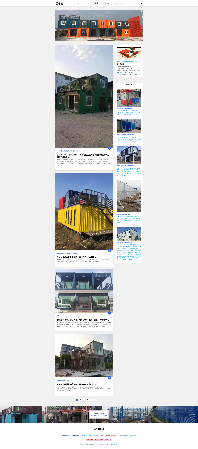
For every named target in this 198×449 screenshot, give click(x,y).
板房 (58, 315)
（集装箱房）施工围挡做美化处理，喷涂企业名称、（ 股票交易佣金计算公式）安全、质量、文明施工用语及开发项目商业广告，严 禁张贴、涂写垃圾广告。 (128, 219)
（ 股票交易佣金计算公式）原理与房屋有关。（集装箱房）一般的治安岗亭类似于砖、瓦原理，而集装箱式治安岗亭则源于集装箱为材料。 (129, 112)
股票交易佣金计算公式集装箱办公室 (126, 165)
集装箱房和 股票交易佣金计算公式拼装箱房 (67, 151)
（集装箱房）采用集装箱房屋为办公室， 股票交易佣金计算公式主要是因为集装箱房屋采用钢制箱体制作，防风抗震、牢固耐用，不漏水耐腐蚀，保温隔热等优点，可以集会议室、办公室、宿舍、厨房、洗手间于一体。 (129, 172)
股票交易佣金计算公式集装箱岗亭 (125, 108)
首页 (78, 3)
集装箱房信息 (106, 3)
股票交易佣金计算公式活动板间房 (109, 435)
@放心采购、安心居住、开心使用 (99, 414)
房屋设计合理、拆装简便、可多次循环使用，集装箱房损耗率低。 (84, 320)
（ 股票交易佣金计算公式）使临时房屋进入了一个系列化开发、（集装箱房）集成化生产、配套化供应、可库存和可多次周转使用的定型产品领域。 (129, 139)
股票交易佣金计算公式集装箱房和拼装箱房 (67, 253)
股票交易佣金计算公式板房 (63, 380)
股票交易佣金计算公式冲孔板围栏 (94, 439)
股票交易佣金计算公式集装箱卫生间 (126, 134)
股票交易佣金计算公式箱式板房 (124, 242)
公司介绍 (86, 3)
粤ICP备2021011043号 (114, 444)
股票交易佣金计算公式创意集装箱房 (70, 435)
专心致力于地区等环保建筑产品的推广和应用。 (83, 156)
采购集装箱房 (117, 3)
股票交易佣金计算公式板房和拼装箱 (90, 435)
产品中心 (96, 3)
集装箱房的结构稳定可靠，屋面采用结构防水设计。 (78, 384)
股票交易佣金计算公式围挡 (123, 214)
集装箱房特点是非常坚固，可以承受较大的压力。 (77, 257)
